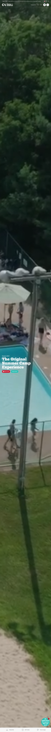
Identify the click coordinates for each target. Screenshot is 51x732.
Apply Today (5, 1)
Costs (41, 4)
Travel (38, 4)
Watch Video (6, 371)
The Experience (33, 4)
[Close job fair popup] (48, 719)
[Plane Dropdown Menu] (44, 5)
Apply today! (14, 371)
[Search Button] (48, 1)
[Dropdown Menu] (47, 5)
